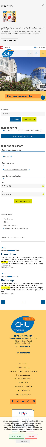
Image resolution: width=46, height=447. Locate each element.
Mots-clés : (5, 110)
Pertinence (8, 219)
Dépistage (8, 280)
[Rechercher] (36, 53)
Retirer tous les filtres (24, 136)
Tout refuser (31, 436)
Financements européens (23, 386)
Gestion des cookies (23, 394)
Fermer (43, 5)
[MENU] (43, 53)
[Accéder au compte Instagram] (28, 401)
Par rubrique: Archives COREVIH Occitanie (21, 130)
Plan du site (23, 382)
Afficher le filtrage (43, 97)
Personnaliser (23, 441)
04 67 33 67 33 (25, 353)
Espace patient (24, 363)
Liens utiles (8, 254)
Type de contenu (11, 225)
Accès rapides (40, 47)
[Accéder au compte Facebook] (12, 401)
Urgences (7, 47)
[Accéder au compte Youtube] (23, 401)
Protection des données (23, 379)
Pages (6, 156)
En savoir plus (10, 41)
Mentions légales (23, 375)
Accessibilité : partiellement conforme (23, 371)
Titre (6, 222)
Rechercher (30, 119)
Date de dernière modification (16, 228)
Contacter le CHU (25, 346)
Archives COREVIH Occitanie (15, 170)
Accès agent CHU (23, 367)
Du (3, 183)
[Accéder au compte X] (17, 401)
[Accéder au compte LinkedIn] (33, 401)
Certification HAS (23, 390)
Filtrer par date (24, 201)
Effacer (16, 119)
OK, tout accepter (17, 436)
